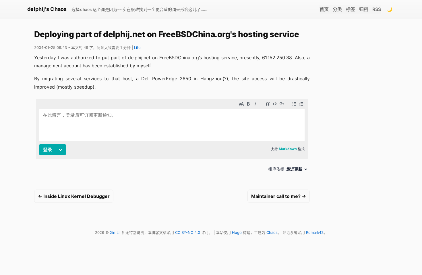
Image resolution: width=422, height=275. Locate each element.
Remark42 (315, 232)
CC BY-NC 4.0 (187, 232)
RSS (376, 9)
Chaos (272, 232)
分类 (337, 9)
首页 (324, 9)
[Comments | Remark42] (172, 137)
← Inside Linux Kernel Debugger (74, 196)
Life (137, 47)
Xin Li (114, 232)
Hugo (237, 232)
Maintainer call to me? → (278, 196)
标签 (350, 9)
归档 (363, 9)
